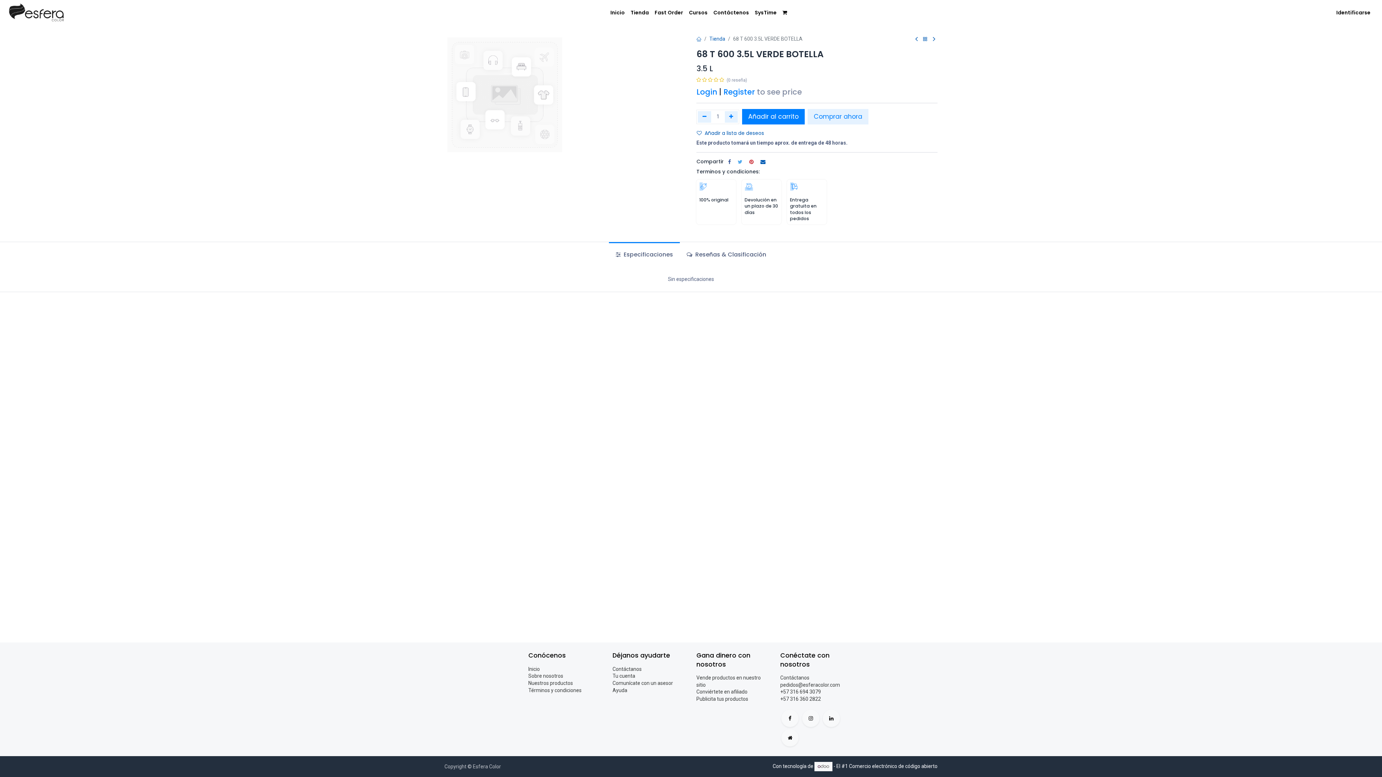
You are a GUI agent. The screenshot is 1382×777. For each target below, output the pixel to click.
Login (706, 92)
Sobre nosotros (545, 676)
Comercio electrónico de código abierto (893, 766)
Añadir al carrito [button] (773, 116)
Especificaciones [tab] (647, 254)
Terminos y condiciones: (728, 171)
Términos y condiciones (555, 690)
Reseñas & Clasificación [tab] (730, 254)
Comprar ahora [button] (838, 116)
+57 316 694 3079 (800, 692)
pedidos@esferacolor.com (810, 685)
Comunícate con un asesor (643, 683)
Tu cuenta (624, 676)
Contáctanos (627, 669)
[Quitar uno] (704, 117)
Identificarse (1353, 12)
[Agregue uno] (731, 117)
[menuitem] (618, 12)
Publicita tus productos (722, 699)
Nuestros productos (550, 683)
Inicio (534, 669)
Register (739, 92)
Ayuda (620, 690)
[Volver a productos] (925, 39)
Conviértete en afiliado (722, 692)
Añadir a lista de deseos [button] (734, 133)
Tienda (717, 39)
